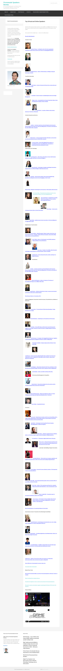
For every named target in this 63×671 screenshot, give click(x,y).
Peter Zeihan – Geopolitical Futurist (38, 404)
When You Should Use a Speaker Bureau (32, 578)
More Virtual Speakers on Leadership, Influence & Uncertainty (36, 508)
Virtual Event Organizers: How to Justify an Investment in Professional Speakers (39, 581)
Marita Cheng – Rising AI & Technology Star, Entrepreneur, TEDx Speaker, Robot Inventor (41, 189)
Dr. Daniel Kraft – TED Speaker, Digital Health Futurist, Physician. (44, 438)
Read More (5, 645)
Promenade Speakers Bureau (11, 3)
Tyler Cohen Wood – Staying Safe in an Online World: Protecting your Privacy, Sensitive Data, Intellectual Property (49, 199)
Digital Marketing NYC (45, 669)
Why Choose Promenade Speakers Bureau (10, 637)
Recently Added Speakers (30, 36)
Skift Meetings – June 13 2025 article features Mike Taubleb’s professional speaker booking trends (31, 638)
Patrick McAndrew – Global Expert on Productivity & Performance (42, 318)
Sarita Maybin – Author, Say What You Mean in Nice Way (42, 371)
